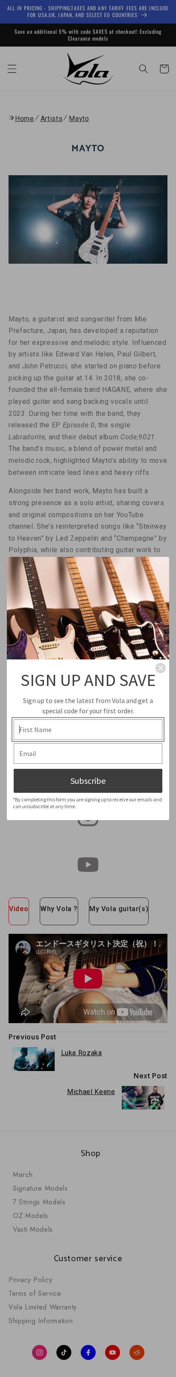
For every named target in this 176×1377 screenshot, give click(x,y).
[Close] (160, 668)
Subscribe (88, 780)
